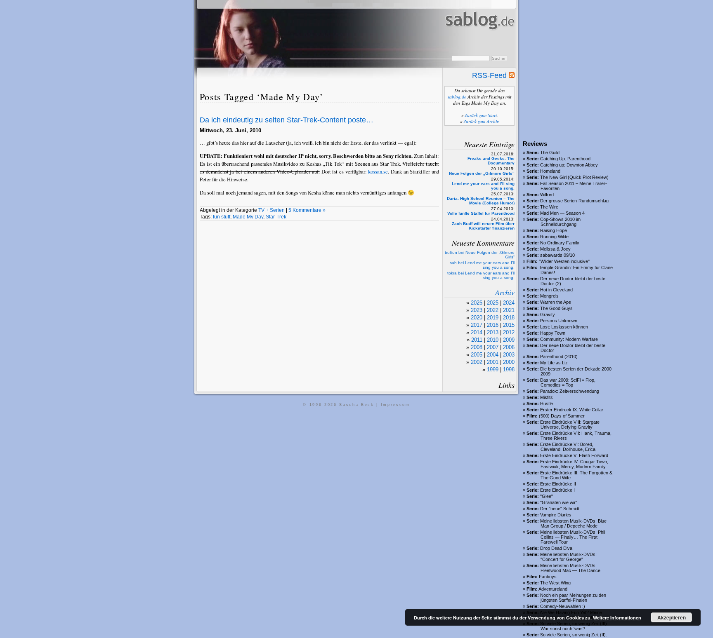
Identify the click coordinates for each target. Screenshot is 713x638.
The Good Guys (556, 308)
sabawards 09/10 (557, 255)
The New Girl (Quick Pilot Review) (574, 177)
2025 (492, 303)
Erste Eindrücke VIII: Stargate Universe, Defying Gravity (570, 424)
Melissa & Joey (555, 248)
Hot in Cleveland (556, 289)
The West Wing (555, 582)
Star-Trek (276, 216)
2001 (492, 362)
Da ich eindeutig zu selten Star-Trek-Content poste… (286, 120)
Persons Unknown (558, 320)
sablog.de (457, 97)
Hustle (546, 403)
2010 (492, 340)
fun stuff (221, 216)
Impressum (395, 405)
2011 (476, 340)
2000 (509, 362)
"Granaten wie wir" (558, 502)
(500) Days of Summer (562, 415)
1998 (509, 369)
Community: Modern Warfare (569, 339)
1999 (492, 369)
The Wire (549, 206)
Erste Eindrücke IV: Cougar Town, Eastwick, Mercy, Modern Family (574, 464)
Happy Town (552, 333)
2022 (492, 310)
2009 (509, 340)
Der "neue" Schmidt (559, 508)
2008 (476, 347)
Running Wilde (554, 236)
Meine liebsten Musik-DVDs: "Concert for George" (568, 557)
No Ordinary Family (559, 242)
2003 (509, 355)
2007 (492, 347)
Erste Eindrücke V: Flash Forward (574, 455)
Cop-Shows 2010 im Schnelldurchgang (560, 222)
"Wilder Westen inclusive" (564, 261)
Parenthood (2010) (559, 356)
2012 (509, 332)
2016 (492, 325)
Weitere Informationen (617, 618)
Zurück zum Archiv (480, 121)
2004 (492, 355)
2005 (476, 355)
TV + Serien (271, 210)
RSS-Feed (490, 75)
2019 (492, 317)
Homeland (550, 171)
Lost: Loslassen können (564, 326)
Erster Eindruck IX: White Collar (571, 409)
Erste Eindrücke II (558, 483)
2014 (476, 332)
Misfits (546, 397)
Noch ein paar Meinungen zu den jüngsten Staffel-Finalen (573, 598)
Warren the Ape (555, 302)
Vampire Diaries (555, 514)
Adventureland (552, 588)
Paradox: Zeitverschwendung (569, 391)
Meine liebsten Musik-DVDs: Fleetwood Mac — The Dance (570, 568)
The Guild (550, 152)
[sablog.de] (479, 37)
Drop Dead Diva (556, 548)
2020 (476, 317)
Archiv (505, 292)
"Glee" (546, 496)
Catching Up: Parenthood (565, 158)
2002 (476, 362)
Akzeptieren (671, 617)
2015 (509, 325)
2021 (509, 310)
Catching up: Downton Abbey (569, 164)
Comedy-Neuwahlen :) (562, 606)
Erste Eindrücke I (557, 490)
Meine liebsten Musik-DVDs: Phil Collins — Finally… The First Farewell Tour (572, 537)
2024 (509, 303)
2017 (476, 325)
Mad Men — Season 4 (562, 213)
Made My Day (248, 216)
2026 (476, 303)
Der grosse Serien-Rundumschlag (574, 200)
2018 (509, 317)
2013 (492, 332)
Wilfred (547, 194)
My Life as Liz (554, 362)
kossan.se (378, 171)
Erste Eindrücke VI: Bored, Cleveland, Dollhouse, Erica (567, 447)
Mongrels (549, 295)
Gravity (547, 314)
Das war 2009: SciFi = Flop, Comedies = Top (567, 382)
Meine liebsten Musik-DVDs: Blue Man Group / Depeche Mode (573, 523)
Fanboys (548, 576)
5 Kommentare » (307, 210)
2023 (476, 310)
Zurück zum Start (481, 115)
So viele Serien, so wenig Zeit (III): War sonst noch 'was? (574, 626)
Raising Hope (553, 230)
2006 (509, 347)
